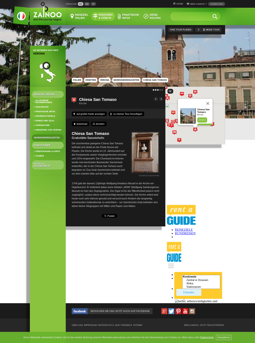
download (81, 124)
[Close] (208, 103)
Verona (39, 53)
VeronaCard (42, 125)
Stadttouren (42, 145)
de (80, 4)
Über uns (77, 325)
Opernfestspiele (45, 116)
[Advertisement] (48, 240)
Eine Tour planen (180, 29)
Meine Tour (209, 29)
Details (202, 120)
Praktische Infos (45, 111)
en (86, 4)
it (93, 4)
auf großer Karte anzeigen (90, 114)
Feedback (126, 325)
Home (180, 4)
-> (161, 99)
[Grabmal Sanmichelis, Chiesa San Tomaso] (145, 173)
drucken (100, 124)
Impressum (90, 325)
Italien (77, 80)
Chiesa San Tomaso (155, 80)
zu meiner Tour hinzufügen (127, 114)
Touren (39, 156)
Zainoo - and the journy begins (47, 11)
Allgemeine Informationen (43, 101)
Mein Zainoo (198, 4)
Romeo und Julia (44, 121)
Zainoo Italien (19, 17)
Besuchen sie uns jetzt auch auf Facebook (120, 311)
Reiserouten (152, 16)
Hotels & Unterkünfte (42, 165)
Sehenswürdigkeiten (47, 137)
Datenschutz (207, 337)
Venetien (90, 80)
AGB (117, 325)
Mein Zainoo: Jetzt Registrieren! (204, 325)
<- (156, 99)
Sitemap (137, 325)
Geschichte (42, 107)
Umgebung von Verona (48, 130)
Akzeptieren (223, 337)
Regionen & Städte (103, 16)
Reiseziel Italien (79, 16)
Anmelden (217, 4)
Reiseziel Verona (44, 94)
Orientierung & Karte (47, 151)
